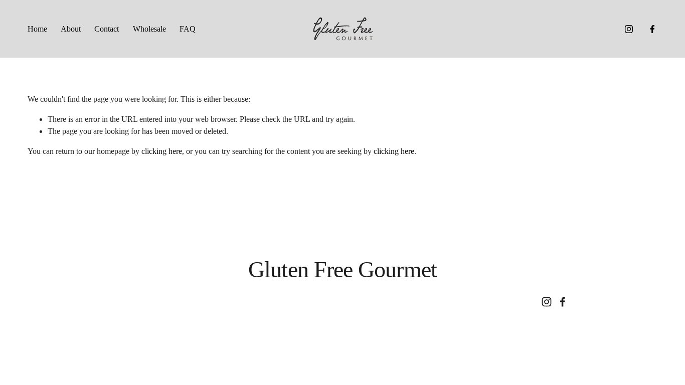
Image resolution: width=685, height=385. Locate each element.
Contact (106, 29)
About (71, 29)
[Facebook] (652, 29)
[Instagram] (629, 29)
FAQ (188, 29)
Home (37, 29)
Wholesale (149, 29)
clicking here (161, 151)
